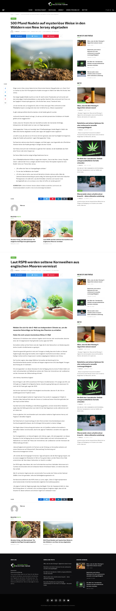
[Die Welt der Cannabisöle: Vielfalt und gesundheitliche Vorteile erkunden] (81, 64)
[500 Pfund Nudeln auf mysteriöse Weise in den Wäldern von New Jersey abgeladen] (42, 60)
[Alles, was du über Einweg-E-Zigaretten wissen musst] (81, 43)
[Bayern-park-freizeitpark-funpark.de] (58, 4)
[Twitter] (5, 92)
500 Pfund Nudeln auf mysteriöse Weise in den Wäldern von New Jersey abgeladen (57, 541)
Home (30, 10)
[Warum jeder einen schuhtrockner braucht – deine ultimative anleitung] (81, 74)
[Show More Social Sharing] (61, 36)
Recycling (52, 10)
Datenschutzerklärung (16, 572)
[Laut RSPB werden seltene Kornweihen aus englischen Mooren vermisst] (58, 229)
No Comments (47, 31)
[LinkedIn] (5, 95)
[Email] (5, 102)
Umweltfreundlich (72, 10)
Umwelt (61, 10)
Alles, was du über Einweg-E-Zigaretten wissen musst (96, 42)
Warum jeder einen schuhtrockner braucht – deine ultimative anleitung (95, 73)
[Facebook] (5, 88)
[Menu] (3, 10)
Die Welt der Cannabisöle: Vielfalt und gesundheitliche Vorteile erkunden (95, 63)
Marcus (17, 31)
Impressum (13, 570)
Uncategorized (81, 102)
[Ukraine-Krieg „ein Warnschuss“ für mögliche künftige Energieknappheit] (25, 229)
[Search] (113, 10)
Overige (80, 155)
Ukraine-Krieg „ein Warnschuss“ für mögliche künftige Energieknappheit (23, 240)
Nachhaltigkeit (40, 10)
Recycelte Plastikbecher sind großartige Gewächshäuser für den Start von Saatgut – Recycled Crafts (58, 583)
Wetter (84, 10)
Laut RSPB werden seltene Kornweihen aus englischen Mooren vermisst (58, 240)
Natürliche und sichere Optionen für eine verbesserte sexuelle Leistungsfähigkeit (94, 52)
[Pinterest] (5, 99)
